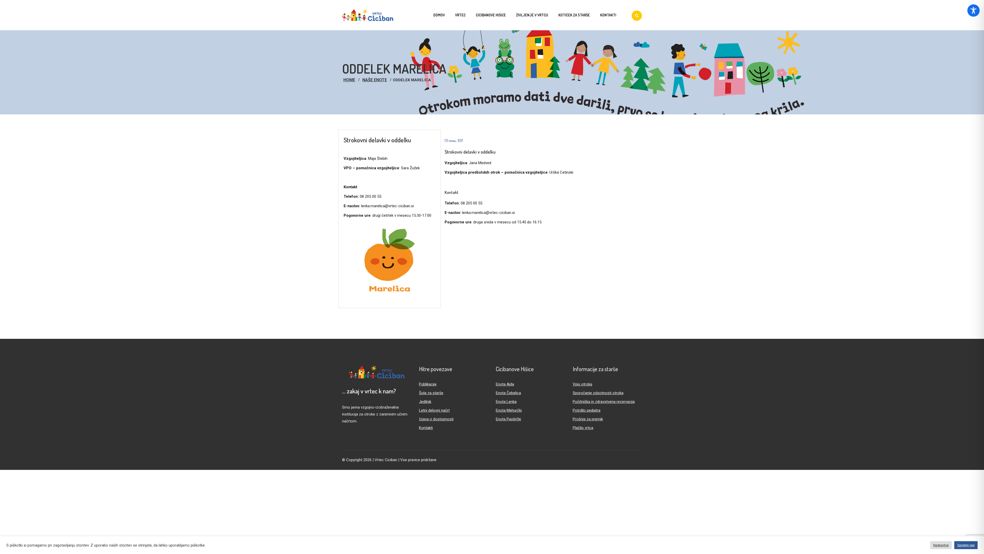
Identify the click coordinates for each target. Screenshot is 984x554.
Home (349, 79)
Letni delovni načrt (434, 410)
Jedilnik (425, 401)
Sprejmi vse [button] (966, 545)
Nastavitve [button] (941, 545)
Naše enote (374, 79)
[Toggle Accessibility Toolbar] (973, 10)
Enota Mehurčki (509, 410)
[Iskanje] (637, 16)
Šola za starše (431, 393)
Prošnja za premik (588, 419)
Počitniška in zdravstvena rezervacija (604, 401)
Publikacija (427, 384)
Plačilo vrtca (583, 428)
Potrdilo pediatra (586, 410)
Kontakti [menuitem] (608, 15)
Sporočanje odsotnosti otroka (598, 393)
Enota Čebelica (508, 393)
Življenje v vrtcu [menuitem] (532, 15)
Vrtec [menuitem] (460, 15)
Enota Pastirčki (508, 419)
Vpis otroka (582, 384)
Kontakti (426, 428)
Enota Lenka (506, 401)
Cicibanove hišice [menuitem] (491, 15)
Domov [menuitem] (439, 15)
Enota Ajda (505, 384)
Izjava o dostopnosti (436, 419)
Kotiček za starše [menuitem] (574, 15)
